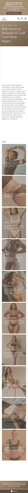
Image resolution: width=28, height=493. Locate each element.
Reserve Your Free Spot (14, 13)
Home (3, 25)
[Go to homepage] (7, 18)
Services (10, 25)
